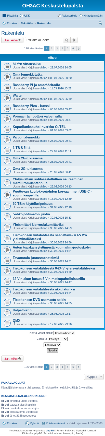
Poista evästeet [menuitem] (55, 423)
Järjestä (42, 338)
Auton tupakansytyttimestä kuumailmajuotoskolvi (52, 247)
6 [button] (73, 48)
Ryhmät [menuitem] (35, 423)
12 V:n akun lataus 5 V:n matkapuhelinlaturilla (49, 279)
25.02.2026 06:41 (61, 161)
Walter (18, 95)
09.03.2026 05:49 (61, 98)
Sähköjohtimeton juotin (31, 214)
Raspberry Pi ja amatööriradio (36, 85)
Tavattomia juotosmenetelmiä (36, 258)
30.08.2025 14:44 (61, 292)
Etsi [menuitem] (101, 24)
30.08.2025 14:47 (61, 282)
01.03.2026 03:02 (61, 130)
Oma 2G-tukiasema (28, 158)
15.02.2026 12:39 (61, 198)
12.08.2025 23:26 (61, 324)
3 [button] (57, 48)
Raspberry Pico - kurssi (31, 106)
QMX (16, 321)
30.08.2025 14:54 (61, 250)
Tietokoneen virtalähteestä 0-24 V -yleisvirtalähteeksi (54, 268)
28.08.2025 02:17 (61, 313)
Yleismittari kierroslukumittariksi (38, 225)
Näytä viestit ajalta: (42, 332)
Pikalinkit (12, 15)
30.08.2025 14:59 (61, 228)
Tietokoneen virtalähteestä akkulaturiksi (44, 289)
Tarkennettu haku (74, 40)
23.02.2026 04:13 (61, 186)
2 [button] (51, 48)
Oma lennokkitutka (27, 74)
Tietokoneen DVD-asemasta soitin (39, 300)
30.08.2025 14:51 (61, 261)
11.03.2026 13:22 (60, 88)
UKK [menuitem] (27, 15)
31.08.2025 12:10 (61, 207)
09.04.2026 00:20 (61, 77)
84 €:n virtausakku (27, 64)
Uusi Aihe (11, 40)
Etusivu (12, 423)
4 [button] (62, 48)
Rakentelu (12, 33)
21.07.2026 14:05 (61, 67)
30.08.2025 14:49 (61, 271)
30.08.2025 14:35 (61, 303)
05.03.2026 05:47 (61, 109)
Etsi (67, 40)
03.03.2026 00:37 (61, 119)
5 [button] (68, 48)
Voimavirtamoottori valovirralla (37, 116)
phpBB (50, 430)
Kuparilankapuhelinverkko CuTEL (39, 127)
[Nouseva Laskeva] (52, 345)
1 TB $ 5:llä (21, 148)
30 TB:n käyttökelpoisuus (32, 204)
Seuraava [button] (78, 48)
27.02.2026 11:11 (60, 151)
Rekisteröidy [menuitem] (69, 15)
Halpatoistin (22, 310)
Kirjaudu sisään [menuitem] (93, 15)
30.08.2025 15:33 (61, 217)
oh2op (43, 67)
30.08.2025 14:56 (61, 242)
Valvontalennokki (26, 137)
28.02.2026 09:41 (61, 140)
